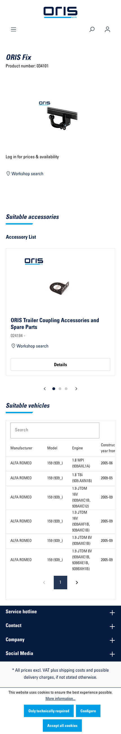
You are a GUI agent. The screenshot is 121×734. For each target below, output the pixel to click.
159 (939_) (55, 463)
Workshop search (27, 174)
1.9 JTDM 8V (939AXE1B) (82, 541)
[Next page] (77, 582)
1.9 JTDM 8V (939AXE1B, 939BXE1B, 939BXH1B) (82, 560)
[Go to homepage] (60, 12)
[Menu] (13, 29)
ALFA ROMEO (21, 463)
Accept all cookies (62, 726)
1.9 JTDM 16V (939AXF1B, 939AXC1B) (81, 522)
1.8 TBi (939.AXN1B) (82, 478)
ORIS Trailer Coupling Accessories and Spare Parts (55, 324)
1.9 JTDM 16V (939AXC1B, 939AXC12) (81, 498)
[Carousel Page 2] (60, 388)
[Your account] (107, 29)
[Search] (92, 29)
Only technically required (48, 711)
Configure (88, 711)
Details (60, 365)
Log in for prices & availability (32, 157)
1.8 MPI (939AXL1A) (81, 464)
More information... (60, 699)
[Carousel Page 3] (66, 388)
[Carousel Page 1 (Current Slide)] (53, 388)
